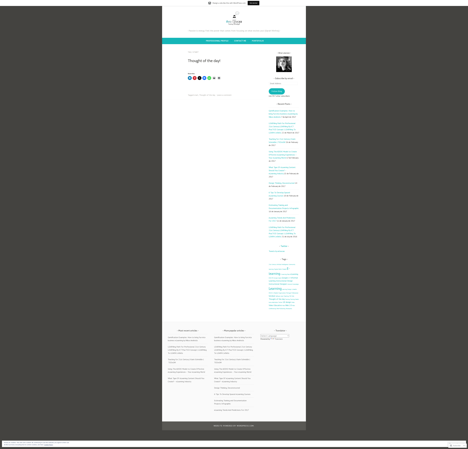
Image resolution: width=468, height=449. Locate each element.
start (196, 95)
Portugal (288, 293)
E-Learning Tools (285, 274)
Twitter (284, 246)
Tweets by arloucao (277, 251)
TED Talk (291, 296)
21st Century (272, 264)
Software (278, 296)
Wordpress (289, 308)
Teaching (286, 296)
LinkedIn (294, 289)
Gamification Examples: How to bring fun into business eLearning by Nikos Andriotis (283, 113)
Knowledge (295, 284)
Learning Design (286, 289)
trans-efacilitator (273, 302)
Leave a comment (224, 95)
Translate (279, 339)
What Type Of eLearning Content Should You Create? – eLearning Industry (282, 170)
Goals (279, 278)
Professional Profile (217, 41)
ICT (289, 278)
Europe (276, 278)
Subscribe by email (284, 78)
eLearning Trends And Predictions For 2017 (231, 410)
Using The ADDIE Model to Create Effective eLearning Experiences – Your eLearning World (283, 154)
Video (292, 302)
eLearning (294, 274)
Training (287, 299)
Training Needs (294, 299)
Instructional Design (284, 281)
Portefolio (258, 41)
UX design (287, 302)
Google (285, 277)
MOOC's (271, 293)
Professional (295, 293)
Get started (253, 3)
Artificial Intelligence (282, 264)
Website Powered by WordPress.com (234, 426)
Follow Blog (277, 91)
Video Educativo (275, 305)
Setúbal (272, 296)
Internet (289, 284)
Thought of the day (207, 95)
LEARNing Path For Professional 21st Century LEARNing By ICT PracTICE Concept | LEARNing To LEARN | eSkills (187, 349)
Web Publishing (281, 308)
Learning (275, 288)
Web (283, 305)
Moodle (276, 293)
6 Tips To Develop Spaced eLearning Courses (232, 394)
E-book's (284, 269)
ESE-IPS (271, 278)
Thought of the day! (204, 60)
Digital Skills (277, 269)
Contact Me (240, 41)
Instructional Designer (278, 284)
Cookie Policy (48, 445)
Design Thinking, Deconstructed (281, 183)
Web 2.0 (288, 305)
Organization (282, 293)
